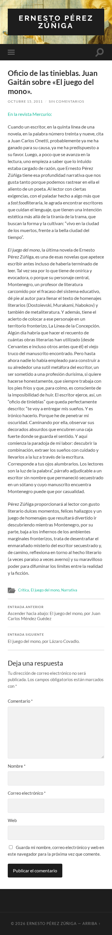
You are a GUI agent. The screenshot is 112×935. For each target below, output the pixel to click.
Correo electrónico (27, 793)
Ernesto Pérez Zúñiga (56, 22)
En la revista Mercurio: (30, 114)
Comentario (20, 701)
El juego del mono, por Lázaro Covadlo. (44, 638)
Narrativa (69, 590)
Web (12, 820)
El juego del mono (45, 590)
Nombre (17, 766)
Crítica (23, 590)
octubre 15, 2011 (25, 101)
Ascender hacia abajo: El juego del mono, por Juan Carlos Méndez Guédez (54, 613)
